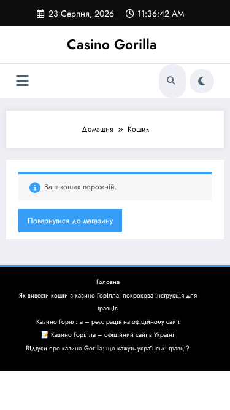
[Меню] (22, 81)
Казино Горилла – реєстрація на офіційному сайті (108, 321)
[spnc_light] (202, 81)
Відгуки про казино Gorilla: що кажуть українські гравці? (108, 348)
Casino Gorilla (112, 44)
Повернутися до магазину (70, 220)
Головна (108, 281)
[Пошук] (171, 81)
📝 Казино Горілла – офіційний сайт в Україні (107, 334)
